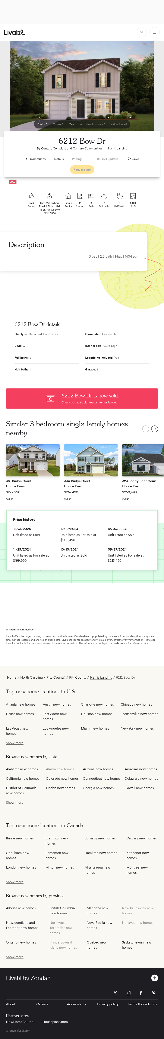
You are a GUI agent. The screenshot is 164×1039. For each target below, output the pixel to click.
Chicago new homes (136, 704)
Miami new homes (95, 728)
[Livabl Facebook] (141, 993)
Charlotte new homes (97, 704)
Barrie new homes (20, 838)
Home (11, 677)
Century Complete (53, 148)
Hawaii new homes (139, 788)
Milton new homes (59, 867)
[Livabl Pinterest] (153, 993)
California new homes (22, 778)
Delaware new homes (141, 778)
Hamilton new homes (101, 853)
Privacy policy (108, 1004)
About (10, 1004)
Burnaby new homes (100, 838)
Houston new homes (96, 714)
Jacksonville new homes (139, 714)
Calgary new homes (141, 838)
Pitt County (77, 677)
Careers (42, 1004)
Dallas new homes (20, 714)
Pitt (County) (56, 677)
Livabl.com (119, 643)
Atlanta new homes (20, 704)
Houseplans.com (55, 1022)
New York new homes (137, 728)
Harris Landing (117, 148)
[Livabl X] (115, 993)
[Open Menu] (154, 32)
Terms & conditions (142, 1004)
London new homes (21, 867)
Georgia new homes (98, 788)
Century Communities (87, 148)
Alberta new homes (21, 908)
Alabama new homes (22, 769)
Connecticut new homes (101, 778)
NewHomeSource (20, 1022)
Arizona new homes (98, 769)
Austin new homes (57, 704)
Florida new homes (60, 788)
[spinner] (142, 32)
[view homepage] (14, 32)
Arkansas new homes (141, 769)
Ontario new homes (21, 942)
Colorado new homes (62, 778)
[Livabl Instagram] (128, 993)
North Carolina (31, 677)
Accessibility (76, 1004)
